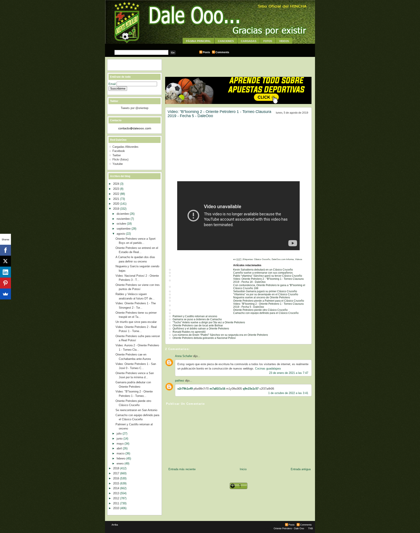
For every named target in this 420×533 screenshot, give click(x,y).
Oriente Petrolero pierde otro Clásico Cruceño (260, 309)
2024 (116, 183)
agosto (121, 233)
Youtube (117, 163)
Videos (284, 41)
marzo (121, 453)
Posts (206, 52)
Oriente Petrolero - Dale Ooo (289, 528)
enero (120, 463)
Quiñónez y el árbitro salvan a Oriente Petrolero (201, 328)
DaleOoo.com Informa (283, 259)
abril (120, 448)
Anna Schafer (183, 356)
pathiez (179, 380)
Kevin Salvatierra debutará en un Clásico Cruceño (263, 269)
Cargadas (248, 41)
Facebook (118, 151)
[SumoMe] (5, 293)
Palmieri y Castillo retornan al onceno (195, 316)
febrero (121, 458)
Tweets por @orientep (134, 108)
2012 (116, 498)
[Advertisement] (210, 45)
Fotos (267, 41)
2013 (116, 493)
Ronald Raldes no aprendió (189, 331)
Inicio (243, 469)
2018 (116, 468)
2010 (116, 508)
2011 (116, 503)
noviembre (124, 218)
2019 (116, 208)
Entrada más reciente (182, 469)
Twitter (116, 155)
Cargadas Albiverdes (125, 146)
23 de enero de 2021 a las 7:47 (288, 373)
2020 (116, 203)
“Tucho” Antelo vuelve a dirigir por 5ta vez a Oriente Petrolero (209, 322)
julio (119, 433)
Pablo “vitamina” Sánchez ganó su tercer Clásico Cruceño (267, 275)
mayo (120, 443)
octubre (122, 223)
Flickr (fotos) (120, 159)
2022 (116, 193)
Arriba (115, 524)
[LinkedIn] (5, 272)
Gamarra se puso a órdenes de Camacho (197, 319)
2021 (116, 199)
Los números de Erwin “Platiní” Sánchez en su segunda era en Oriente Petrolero (220, 334)
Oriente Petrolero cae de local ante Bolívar (198, 325)
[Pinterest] (5, 283)
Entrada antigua (301, 469)
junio (120, 438)
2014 (116, 488)
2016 (116, 478)
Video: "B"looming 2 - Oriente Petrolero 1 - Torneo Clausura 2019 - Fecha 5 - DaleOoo (219, 113)
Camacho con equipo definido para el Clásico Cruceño (266, 313)
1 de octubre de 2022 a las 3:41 (288, 393)
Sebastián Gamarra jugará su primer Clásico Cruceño (265, 291)
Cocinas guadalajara (268, 368)
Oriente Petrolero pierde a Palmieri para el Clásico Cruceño (268, 300)
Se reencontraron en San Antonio (136, 410)
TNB (310, 528)
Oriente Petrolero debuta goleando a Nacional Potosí (204, 338)
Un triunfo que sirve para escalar (136, 322)
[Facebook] (5, 250)
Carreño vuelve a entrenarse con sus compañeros (263, 272)
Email (112, 84)
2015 (116, 483)
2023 (116, 188)
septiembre (124, 228)
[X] (5, 261)
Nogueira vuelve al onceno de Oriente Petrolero (261, 297)
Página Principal (198, 41)
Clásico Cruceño (262, 259)
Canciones (226, 41)
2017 (116, 473)
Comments (222, 52)
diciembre (123, 213)
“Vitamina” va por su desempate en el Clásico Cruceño (265, 294)
